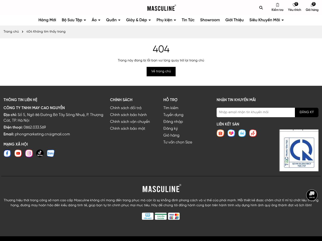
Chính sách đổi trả (125, 108)
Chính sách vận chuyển (130, 122)
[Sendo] (253, 133)
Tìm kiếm (170, 108)
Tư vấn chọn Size (177, 142)
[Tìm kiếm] (261, 7)
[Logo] (161, 7)
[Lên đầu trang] (312, 211)
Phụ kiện (165, 20)
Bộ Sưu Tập (72, 20)
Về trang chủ (161, 71)
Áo (95, 20)
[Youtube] (18, 153)
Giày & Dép (137, 20)
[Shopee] (220, 133)
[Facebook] (7, 153)
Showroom (210, 20)
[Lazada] (231, 133)
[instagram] (29, 153)
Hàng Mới (47, 20)
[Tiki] (242, 133)
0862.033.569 (35, 127)
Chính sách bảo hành (128, 115)
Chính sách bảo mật (127, 129)
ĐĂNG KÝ (307, 112)
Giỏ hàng (171, 135)
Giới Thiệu (234, 20)
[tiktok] (40, 153)
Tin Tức (188, 20)
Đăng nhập (173, 122)
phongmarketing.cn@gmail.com (42, 134)
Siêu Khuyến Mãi (265, 20)
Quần (112, 20)
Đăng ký (170, 129)
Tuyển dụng (173, 115)
